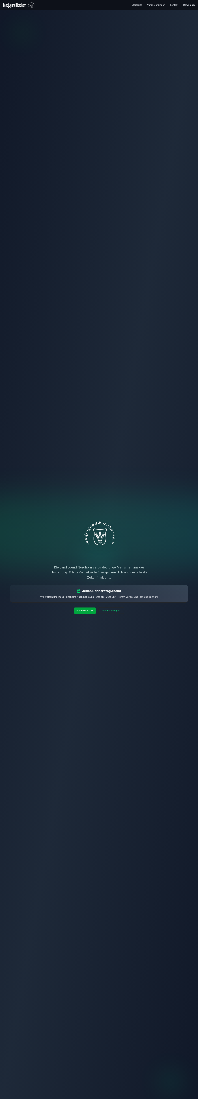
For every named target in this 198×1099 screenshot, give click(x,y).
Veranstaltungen (156, 5)
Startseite (137, 5)
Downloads (189, 5)
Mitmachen (82, 610)
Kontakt (174, 5)
